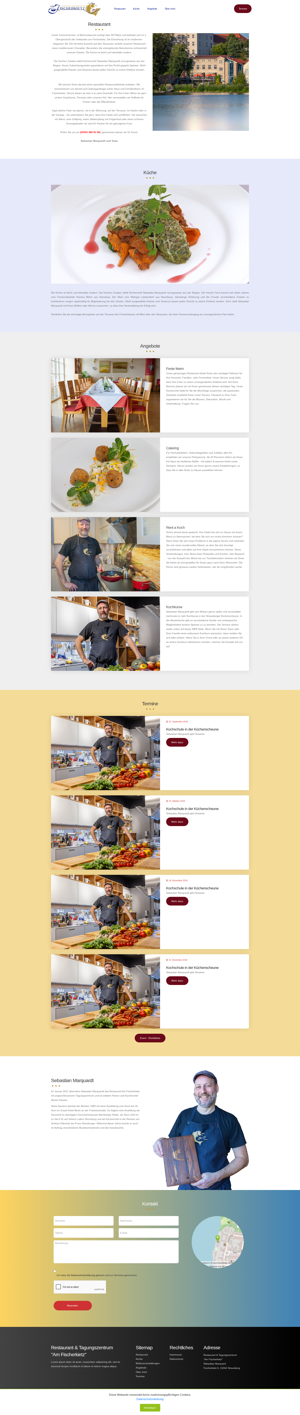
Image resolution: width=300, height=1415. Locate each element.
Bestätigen (150, 1407)
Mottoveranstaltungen (148, 1363)
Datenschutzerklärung (83, 1275)
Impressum (176, 1354)
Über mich (170, 8)
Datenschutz (176, 1359)
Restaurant (119, 8)
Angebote (152, 8)
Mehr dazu (177, 742)
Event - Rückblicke (150, 1038)
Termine (243, 8)
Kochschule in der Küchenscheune (192, 729)
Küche (136, 8)
